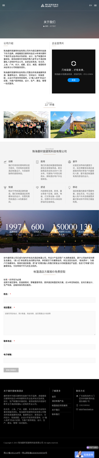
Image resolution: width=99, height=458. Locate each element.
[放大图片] (26, 124)
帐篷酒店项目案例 (59, 406)
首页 (54, 397)
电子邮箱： (8, 355)
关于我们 (56, 410)
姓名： (7, 294)
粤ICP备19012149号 (12, 453)
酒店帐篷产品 (58, 401)
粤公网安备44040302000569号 (34, 453)
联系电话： (9, 341)
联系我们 (56, 414)
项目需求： (9, 308)
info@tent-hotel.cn (86, 409)
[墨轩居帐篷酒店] (49, 5)
